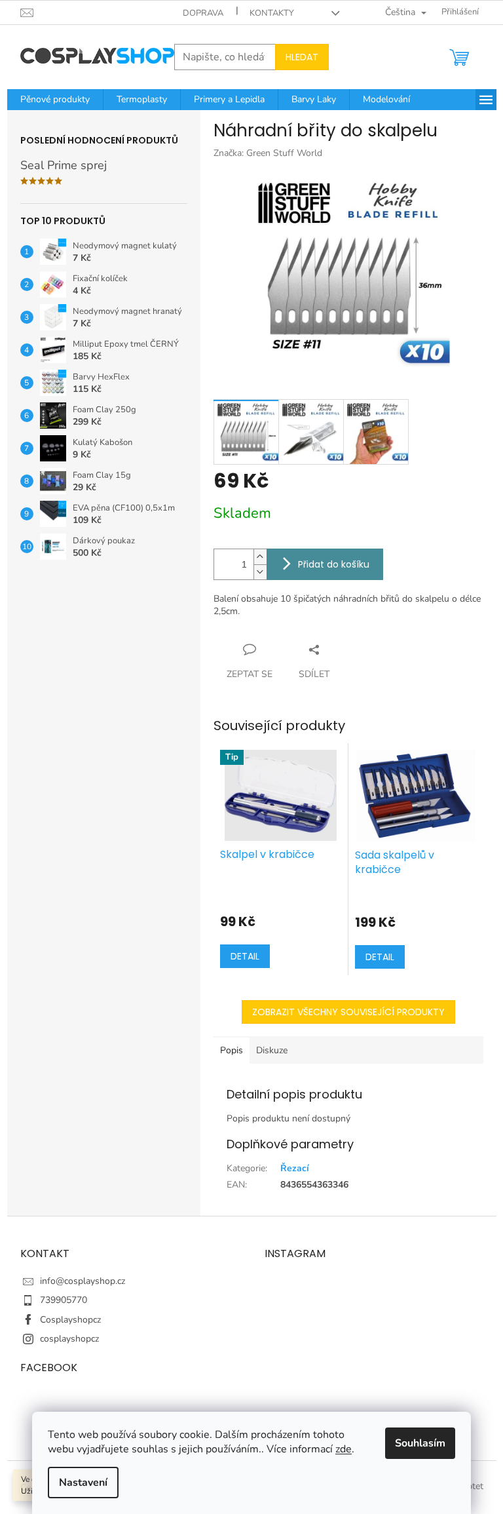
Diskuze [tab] (272, 1050)
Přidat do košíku (333, 564)
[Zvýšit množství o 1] (260, 556)
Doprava (203, 13)
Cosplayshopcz (70, 1319)
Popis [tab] (231, 1050)
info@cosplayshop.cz (82, 1281)
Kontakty (272, 13)
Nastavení (83, 1482)
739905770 (63, 1300)
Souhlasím (420, 1443)
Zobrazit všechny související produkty (348, 1012)
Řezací (294, 1168)
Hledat (302, 57)
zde (343, 1449)
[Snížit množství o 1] (260, 571)
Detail (245, 956)
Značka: (268, 153)
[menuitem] (55, 99)
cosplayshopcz (69, 1338)
